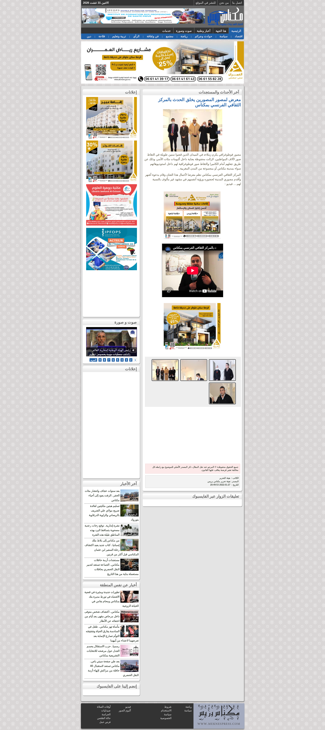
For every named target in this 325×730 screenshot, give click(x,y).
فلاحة (102, 36)
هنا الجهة (221, 31)
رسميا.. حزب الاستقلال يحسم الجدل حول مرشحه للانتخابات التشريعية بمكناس (103, 651)
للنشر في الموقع (206, 2)
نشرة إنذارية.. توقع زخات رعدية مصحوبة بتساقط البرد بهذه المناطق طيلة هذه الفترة (102, 530)
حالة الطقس (104, 718)
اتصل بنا (237, 2)
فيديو (128, 706)
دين (89, 36)
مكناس (134, 499)
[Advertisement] (192, 435)
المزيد (93, 360)
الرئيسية (236, 31)
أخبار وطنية (203, 31)
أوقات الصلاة (104, 706)
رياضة (184, 36)
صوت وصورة (184, 31)
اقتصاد (239, 36)
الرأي (136, 36)
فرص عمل (105, 722)
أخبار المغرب (131, 534)
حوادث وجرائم (203, 36)
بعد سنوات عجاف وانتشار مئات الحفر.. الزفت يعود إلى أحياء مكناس (102, 495)
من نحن (224, 2)
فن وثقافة (153, 36)
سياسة (224, 36)
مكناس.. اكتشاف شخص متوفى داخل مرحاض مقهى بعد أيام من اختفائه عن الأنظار (102, 616)
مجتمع (169, 36)
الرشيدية (133, 514)
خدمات (166, 31)
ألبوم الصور (125, 710)
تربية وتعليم (119, 36)
